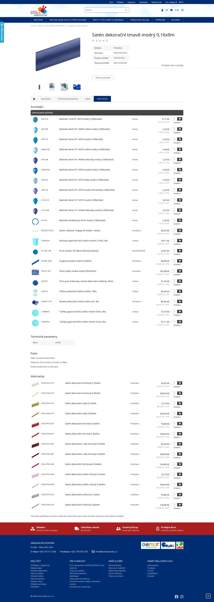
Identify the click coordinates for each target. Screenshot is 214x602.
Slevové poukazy (38, 578)
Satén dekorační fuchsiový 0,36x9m (83, 464)
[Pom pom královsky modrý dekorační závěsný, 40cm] (35, 285)
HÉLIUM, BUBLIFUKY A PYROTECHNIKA (67, 19)
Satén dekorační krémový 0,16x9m (83, 383)
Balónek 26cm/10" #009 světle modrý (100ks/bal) (84, 129)
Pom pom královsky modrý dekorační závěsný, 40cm (86, 281)
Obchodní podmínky (78, 573)
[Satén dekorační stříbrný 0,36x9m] (35, 509)
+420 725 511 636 (47, 551)
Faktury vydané (37, 573)
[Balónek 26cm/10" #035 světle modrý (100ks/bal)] (35, 153)
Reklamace (74, 576)
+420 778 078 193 (79, 551)
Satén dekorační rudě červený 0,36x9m (85, 453)
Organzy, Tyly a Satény (77, 26)
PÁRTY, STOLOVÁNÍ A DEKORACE (52, 26)
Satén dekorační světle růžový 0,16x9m (85, 474)
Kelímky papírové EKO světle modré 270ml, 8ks (83, 240)
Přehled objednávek (39, 570)
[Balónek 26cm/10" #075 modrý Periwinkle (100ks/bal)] (35, 194)
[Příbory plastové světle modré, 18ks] (35, 295)
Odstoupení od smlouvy (79, 578)
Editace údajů (36, 568)
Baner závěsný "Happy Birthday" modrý (79, 230)
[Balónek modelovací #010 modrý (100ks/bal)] (35, 224)
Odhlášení (35, 587)
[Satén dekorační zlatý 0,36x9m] (35, 417)
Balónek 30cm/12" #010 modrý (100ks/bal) (81, 200)
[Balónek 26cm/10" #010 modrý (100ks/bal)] (35, 143)
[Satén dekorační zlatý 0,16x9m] (35, 407)
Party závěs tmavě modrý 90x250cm (77, 271)
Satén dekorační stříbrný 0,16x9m (82, 494)
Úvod (111, 2)
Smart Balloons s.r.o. (45, 596)
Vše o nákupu (170, 2)
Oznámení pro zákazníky (80, 587)
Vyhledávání (143, 2)
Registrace (131, 2)
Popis (87, 98)
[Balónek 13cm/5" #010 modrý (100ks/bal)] (35, 123)
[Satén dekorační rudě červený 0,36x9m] (35, 458)
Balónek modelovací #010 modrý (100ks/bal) (82, 220)
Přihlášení (120, 2)
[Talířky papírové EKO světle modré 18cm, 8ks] (35, 316)
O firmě (150, 570)
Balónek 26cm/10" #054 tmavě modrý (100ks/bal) (84, 169)
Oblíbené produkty (38, 584)
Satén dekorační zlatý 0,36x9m (80, 413)
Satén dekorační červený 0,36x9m (82, 433)
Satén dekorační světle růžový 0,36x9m (85, 484)
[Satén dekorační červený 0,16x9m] (35, 428)
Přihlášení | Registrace (40, 565)
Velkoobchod (152, 565)
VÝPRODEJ (160, 19)
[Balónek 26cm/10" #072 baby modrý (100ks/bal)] (35, 184)
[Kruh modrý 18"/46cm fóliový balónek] (35, 255)
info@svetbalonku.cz (106, 551)
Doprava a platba (77, 570)
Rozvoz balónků (115, 573)
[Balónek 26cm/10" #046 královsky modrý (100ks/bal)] (35, 163)
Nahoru (34, 99)
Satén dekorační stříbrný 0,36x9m (82, 504)
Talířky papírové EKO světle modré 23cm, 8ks (82, 321)
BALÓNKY (38, 19)
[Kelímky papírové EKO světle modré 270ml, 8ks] (35, 245)
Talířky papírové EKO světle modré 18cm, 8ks (82, 311)
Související (46, 98)
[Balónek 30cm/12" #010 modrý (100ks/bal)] (35, 204)
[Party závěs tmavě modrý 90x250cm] (35, 275)
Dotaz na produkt (103, 77)
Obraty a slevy (36, 581)
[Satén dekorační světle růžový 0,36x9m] (35, 488)
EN (182, 2)
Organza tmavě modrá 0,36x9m (75, 260)
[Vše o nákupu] (182, 10)
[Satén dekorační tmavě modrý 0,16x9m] (58, 54)
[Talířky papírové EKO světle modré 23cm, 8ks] (35, 326)
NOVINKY (175, 19)
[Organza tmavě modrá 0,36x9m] (35, 265)
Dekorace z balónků (117, 568)
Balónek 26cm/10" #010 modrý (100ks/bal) (81, 139)
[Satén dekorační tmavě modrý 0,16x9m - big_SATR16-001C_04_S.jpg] (51, 87)
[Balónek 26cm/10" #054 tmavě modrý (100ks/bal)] (35, 174)
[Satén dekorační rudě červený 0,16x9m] (35, 448)
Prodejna (151, 568)
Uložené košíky (37, 576)
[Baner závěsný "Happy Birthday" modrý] (35, 234)
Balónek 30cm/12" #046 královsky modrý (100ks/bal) (86, 210)
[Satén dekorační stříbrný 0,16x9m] (35, 499)
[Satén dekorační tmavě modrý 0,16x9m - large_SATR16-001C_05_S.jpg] (64, 87)
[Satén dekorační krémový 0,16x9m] (35, 387)
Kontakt (150, 576)
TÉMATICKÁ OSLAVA (139, 19)
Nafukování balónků (117, 570)
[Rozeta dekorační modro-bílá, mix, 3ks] (35, 305)
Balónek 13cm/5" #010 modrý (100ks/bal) (80, 118)
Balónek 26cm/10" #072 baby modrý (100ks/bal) (84, 179)
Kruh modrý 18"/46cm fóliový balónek (79, 250)
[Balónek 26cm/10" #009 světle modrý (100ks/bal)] (35, 133)
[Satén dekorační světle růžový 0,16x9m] (35, 478)
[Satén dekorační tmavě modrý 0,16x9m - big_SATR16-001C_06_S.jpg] (76, 87)
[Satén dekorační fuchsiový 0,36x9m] (35, 468)
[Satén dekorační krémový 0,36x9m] (35, 397)
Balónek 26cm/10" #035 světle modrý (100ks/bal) (84, 149)
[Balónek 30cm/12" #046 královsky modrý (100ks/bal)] (35, 214)
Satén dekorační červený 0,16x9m (82, 423)
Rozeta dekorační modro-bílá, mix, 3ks (79, 301)
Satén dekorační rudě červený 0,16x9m (85, 443)
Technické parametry (68, 98)
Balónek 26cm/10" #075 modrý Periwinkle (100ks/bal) (87, 189)
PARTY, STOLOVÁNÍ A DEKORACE (108, 19)
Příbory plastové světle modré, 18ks (78, 291)
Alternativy (102, 98)
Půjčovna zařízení (116, 576)
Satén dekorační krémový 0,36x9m (83, 393)
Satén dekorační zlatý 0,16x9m (80, 403)
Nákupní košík (156, 2)
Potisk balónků (115, 565)
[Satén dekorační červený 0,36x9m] (35, 438)
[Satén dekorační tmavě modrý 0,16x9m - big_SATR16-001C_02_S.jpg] (39, 87)
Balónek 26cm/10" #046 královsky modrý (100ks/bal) (86, 159)
